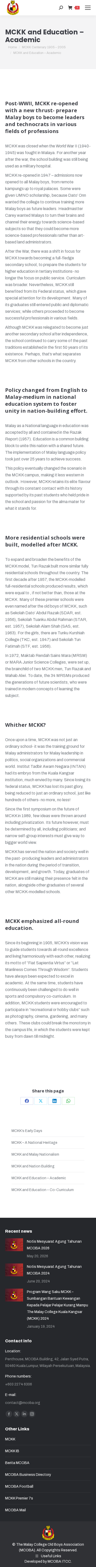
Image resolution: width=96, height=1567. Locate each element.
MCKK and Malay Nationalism (35, 1154)
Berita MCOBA (17, 1463)
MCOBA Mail (15, 1510)
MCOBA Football (19, 1486)
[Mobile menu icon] (88, 8)
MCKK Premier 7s (19, 1498)
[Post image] (14, 1244)
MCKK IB (12, 1451)
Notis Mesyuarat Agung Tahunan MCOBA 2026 (54, 1245)
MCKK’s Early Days (27, 1131)
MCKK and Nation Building (33, 1166)
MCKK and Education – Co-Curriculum (43, 1190)
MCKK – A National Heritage (34, 1143)
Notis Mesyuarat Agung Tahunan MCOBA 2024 (54, 1270)
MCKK (10, 1439)
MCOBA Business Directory (28, 1475)
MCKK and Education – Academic (39, 1178)
